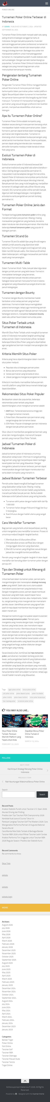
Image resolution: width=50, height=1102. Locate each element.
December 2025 (8, 950)
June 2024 (6, 1007)
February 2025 (8, 982)
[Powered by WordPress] (16, 1094)
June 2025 (6, 969)
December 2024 (8, 988)
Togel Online (7, 1065)
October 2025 (7, 956)
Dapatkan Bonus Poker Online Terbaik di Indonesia (34, 734)
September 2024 (9, 998)
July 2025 (6, 966)
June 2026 (6, 931)
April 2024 (6, 1014)
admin (7, 27)
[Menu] (46, 3)
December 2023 (8, 1026)
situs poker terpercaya (37, 697)
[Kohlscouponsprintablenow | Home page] (6, 3)
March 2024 (7, 1017)
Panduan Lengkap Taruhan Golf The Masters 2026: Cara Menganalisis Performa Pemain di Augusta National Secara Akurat (25, 825)
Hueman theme (38, 1094)
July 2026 (6, 928)
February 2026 (8, 944)
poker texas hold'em (20, 697)
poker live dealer (37, 693)
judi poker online (8, 693)
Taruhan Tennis (8, 1062)
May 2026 (6, 934)
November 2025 (9, 953)
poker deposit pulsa (22, 693)
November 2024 (9, 991)
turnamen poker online (25, 701)
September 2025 (9, 960)
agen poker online (14, 690)
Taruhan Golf (7, 1049)
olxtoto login (7, 897)
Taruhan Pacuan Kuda (11, 1059)
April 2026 (6, 937)
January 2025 (7, 985)
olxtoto (5, 875)
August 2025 (7, 963)
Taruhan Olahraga (9, 1056)
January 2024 (7, 1023)
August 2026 (7, 925)
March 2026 (7, 941)
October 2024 (7, 995)
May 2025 (6, 972)
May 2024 (6, 1010)
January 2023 (7, 1029)
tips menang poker (9, 701)
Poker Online (8, 10)
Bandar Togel (7, 1040)
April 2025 (6, 975)
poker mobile (7, 697)
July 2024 (6, 1004)
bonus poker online (29, 690)
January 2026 (7, 947)
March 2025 (7, 979)
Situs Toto (6, 863)
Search (5, 790)
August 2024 (7, 1001)
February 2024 (8, 1020)
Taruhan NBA (7, 1052)
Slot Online (6, 1046)
